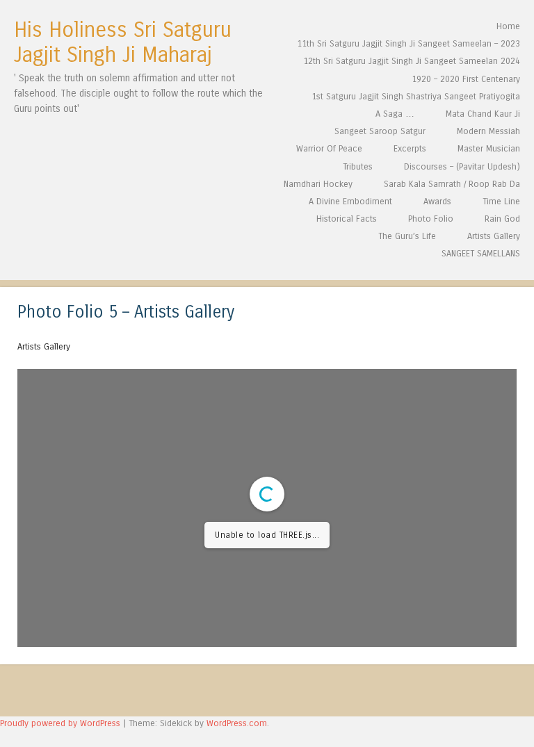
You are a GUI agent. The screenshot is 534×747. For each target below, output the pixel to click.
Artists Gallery (493, 236)
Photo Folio (430, 218)
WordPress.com (237, 723)
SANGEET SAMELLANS (481, 253)
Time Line (501, 201)
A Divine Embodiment (350, 201)
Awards (437, 201)
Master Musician (489, 148)
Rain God (502, 218)
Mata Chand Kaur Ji (483, 113)
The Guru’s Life (407, 236)
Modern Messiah (488, 131)
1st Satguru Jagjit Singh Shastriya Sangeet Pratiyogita (416, 96)
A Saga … (394, 113)
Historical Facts (346, 218)
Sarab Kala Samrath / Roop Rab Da (452, 184)
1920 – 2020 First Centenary (466, 79)
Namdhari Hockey (318, 184)
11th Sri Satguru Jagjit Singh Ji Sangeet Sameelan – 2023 (408, 43)
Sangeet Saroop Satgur (380, 131)
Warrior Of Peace (329, 148)
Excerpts (410, 148)
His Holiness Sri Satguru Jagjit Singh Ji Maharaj (123, 42)
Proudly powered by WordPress (60, 723)
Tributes (358, 166)
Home (508, 26)
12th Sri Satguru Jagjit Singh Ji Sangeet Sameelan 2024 (411, 61)
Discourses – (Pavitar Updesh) (462, 166)
